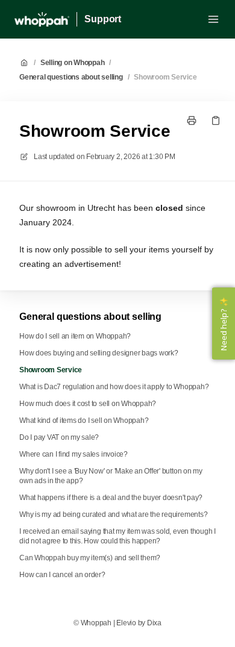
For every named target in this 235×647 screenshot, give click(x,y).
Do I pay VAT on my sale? (59, 437)
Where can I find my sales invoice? (73, 454)
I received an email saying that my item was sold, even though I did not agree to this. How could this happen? (117, 536)
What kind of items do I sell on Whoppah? (83, 420)
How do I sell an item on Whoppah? (75, 336)
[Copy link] (215, 120)
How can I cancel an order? (62, 574)
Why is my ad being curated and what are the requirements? (113, 514)
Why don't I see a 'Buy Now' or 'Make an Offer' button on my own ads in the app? (110, 476)
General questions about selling (71, 77)
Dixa (154, 623)
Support (102, 19)
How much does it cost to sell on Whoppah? (87, 403)
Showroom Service (165, 77)
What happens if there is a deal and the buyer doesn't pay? (110, 497)
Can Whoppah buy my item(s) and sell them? (89, 558)
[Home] (42, 19)
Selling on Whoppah (72, 62)
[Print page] (191, 120)
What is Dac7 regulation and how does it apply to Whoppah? (113, 387)
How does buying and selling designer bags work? (98, 353)
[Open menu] (213, 19)
